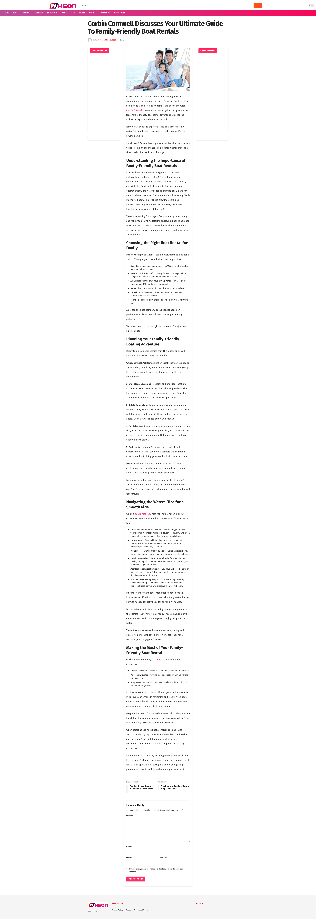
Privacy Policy (117, 910)
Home (6, 13)
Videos (128, 910)
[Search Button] (258, 5)
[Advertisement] (104, 92)
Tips (73, 13)
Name (129, 846)
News (15, 13)
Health (82, 13)
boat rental (157, 659)
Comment (131, 815)
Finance (64, 13)
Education (52, 13)
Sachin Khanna (101, 40)
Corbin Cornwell (134, 110)
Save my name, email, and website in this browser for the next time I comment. (156, 870)
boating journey (143, 514)
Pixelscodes (119, 13)
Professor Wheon (141, 910)
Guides (113, 40)
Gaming (26, 13)
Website (163, 858)
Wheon (95, 911)
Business (39, 13)
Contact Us (104, 13)
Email (129, 858)
